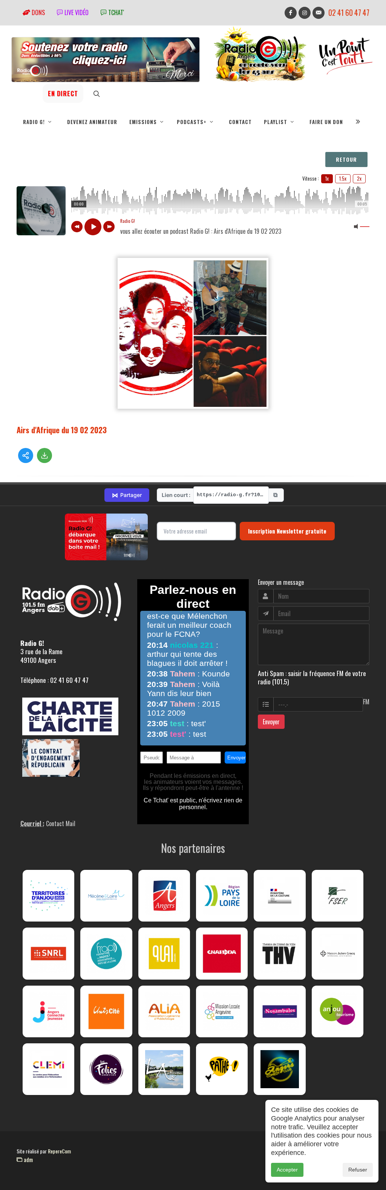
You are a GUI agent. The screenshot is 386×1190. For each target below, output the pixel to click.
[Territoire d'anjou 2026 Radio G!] (48, 895)
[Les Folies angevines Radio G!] (106, 1069)
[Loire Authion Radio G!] (164, 1069)
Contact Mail (60, 823)
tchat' (115, 12)
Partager (127, 495)
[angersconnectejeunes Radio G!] (48, 1011)
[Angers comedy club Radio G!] (279, 1069)
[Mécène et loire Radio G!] (106, 895)
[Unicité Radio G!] (106, 1011)
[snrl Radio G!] (48, 953)
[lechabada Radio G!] (222, 953)
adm (27, 1159)
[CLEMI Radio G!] (48, 1069)
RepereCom (59, 1151)
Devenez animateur (92, 122)
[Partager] (25, 455)
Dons (37, 12)
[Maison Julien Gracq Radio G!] (337, 953)
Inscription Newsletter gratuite (287, 531)
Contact (240, 122)
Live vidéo (76, 12)
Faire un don (326, 122)
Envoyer (271, 721)
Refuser (357, 1170)
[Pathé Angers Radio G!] (222, 1069)
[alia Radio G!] (164, 1011)
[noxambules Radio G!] (279, 1011)
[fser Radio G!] (337, 895)
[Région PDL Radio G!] (222, 895)
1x (327, 178)
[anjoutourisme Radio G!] (337, 1011)
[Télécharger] (44, 455)
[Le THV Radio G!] (279, 953)
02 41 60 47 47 (348, 12)
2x (359, 178)
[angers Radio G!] (164, 895)
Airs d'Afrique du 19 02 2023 (62, 430)
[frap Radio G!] (106, 953)
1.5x (342, 178)
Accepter (287, 1170)
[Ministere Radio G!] (279, 895)
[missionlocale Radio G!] (222, 1011)
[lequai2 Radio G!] (164, 953)
